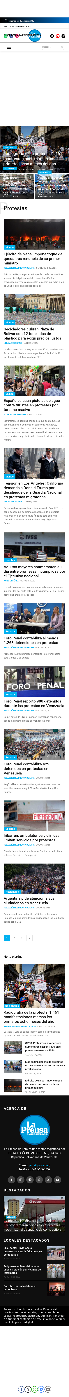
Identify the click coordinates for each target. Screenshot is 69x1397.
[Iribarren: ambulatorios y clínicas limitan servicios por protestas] (34, 815)
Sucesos (10, 631)
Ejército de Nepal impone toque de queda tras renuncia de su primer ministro (33, 258)
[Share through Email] (48, 1389)
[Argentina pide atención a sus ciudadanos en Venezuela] (34, 879)
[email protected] (39, 1165)
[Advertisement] (34, 87)
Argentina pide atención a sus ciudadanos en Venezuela (29, 900)
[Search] (62, 47)
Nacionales (10, 148)
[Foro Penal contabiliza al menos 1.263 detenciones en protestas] (34, 618)
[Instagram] (20, 1179)
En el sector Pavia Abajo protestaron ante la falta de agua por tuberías (23, 1251)
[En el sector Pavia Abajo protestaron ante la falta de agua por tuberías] (56, 1253)
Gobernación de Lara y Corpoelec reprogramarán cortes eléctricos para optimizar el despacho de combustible (33, 1225)
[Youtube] (57, 1179)
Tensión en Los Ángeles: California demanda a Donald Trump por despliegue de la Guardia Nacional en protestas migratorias (33, 490)
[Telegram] (30, 1179)
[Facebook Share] (21, 1389)
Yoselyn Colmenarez (15, 414)
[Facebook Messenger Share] (41, 1389)
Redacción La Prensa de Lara (19, 268)
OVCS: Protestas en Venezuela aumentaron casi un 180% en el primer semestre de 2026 (43, 1047)
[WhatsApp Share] (34, 1389)
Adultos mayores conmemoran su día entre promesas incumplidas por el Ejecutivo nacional (34, 571)
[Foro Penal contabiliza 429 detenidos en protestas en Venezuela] (34, 744)
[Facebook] (11, 1179)
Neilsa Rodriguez (13, 343)
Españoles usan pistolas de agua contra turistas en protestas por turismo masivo (32, 405)
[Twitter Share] (28, 1389)
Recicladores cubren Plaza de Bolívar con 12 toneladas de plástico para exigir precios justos (32, 333)
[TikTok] (39, 1179)
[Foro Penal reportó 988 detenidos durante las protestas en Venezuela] (34, 681)
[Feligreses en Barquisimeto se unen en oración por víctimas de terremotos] (56, 1271)
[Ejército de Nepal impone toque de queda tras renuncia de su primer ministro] (34, 234)
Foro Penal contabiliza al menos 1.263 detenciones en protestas (31, 640)
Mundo (10, 247)
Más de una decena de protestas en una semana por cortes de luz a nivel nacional (45, 1065)
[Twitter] (48, 1179)
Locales (10, 560)
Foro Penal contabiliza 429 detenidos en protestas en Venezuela (26, 768)
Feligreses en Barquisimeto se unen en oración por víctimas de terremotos (22, 1269)
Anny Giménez (11, 581)
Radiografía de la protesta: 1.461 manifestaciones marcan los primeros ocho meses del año (31, 1017)
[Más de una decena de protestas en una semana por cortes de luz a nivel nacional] (13, 1066)
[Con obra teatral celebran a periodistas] (56, 1289)
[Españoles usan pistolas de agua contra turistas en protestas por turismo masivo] (34, 381)
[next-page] (29, 938)
